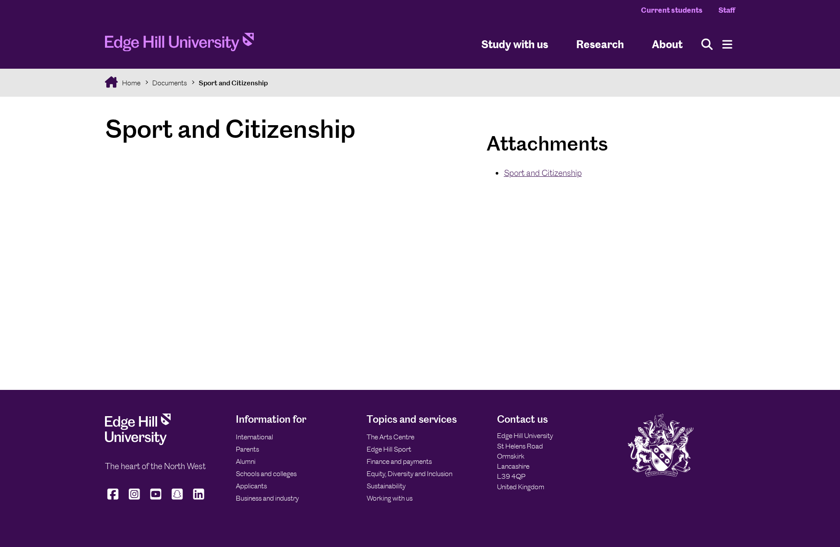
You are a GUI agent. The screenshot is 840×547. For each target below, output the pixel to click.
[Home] (179, 44)
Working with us (390, 498)
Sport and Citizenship (233, 83)
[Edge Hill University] (138, 442)
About (667, 44)
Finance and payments (399, 461)
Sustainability (386, 486)
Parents (247, 449)
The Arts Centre (390, 437)
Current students (672, 10)
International (254, 437)
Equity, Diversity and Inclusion (409, 474)
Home (130, 83)
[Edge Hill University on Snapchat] (177, 500)
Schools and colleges (266, 474)
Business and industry (267, 498)
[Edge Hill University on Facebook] (114, 500)
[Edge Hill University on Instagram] (134, 500)
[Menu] (727, 44)
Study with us (514, 44)
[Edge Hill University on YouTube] (156, 500)
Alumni (246, 461)
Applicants (251, 486)
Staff (726, 10)
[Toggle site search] (707, 44)
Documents (169, 83)
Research (600, 44)
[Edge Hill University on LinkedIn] (199, 500)
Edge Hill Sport (389, 449)
